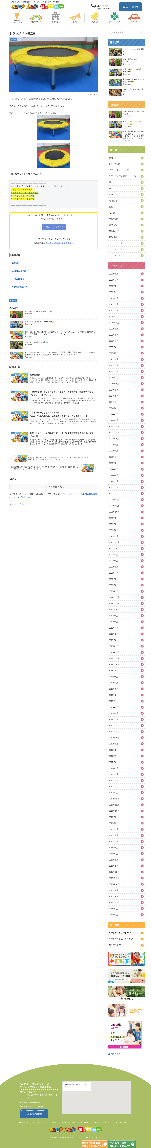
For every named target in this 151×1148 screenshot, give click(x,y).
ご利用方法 (53, 1122)
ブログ (62, 1122)
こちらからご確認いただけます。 (59, 243)
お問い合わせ (132, 7)
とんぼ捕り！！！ (22, 279)
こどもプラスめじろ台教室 (22, 196)
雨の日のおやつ (21, 287)
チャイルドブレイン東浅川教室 (24, 193)
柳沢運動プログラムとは (27, 1122)
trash (16, 263)
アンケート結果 (83, 1122)
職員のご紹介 (71, 1122)
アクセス (93, 1122)
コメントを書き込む (53, 486)
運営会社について (121, 1122)
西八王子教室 (115, 945)
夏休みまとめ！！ (22, 271)
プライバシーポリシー (106, 1122)
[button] (142, 32)
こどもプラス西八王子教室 (22, 199)
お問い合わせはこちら (54, 227)
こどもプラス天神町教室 (21, 189)
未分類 (14, 300)
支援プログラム (43, 1122)
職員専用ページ (117, 1054)
